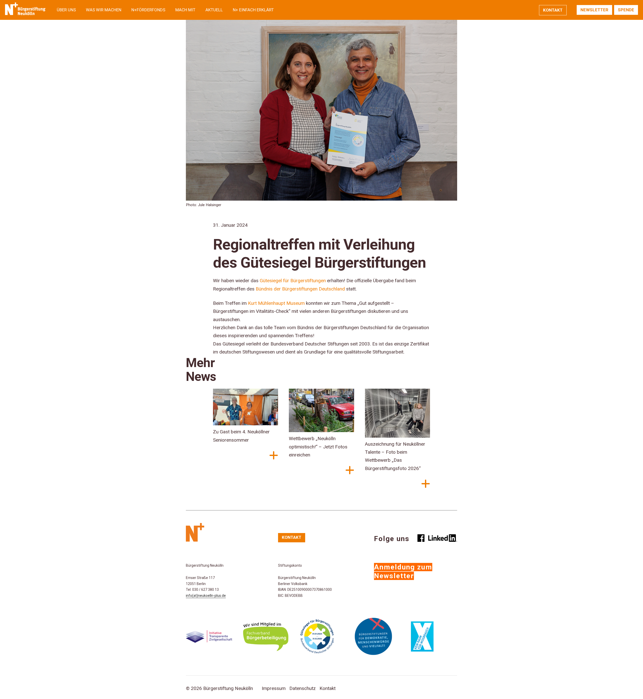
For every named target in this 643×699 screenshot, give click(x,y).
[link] (276, 303)
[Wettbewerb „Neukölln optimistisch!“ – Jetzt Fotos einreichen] (321, 412)
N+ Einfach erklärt (253, 9)
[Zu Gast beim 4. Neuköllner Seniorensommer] (245, 408)
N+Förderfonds (148, 9)
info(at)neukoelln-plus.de (206, 596)
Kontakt (553, 10)
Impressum (274, 688)
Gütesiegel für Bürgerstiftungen (293, 280)
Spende (626, 9)
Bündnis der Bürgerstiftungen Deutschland (300, 289)
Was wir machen (103, 9)
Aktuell (214, 9)
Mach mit (185, 9)
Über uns (66, 9)
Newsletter (594, 9)
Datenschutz (302, 688)
